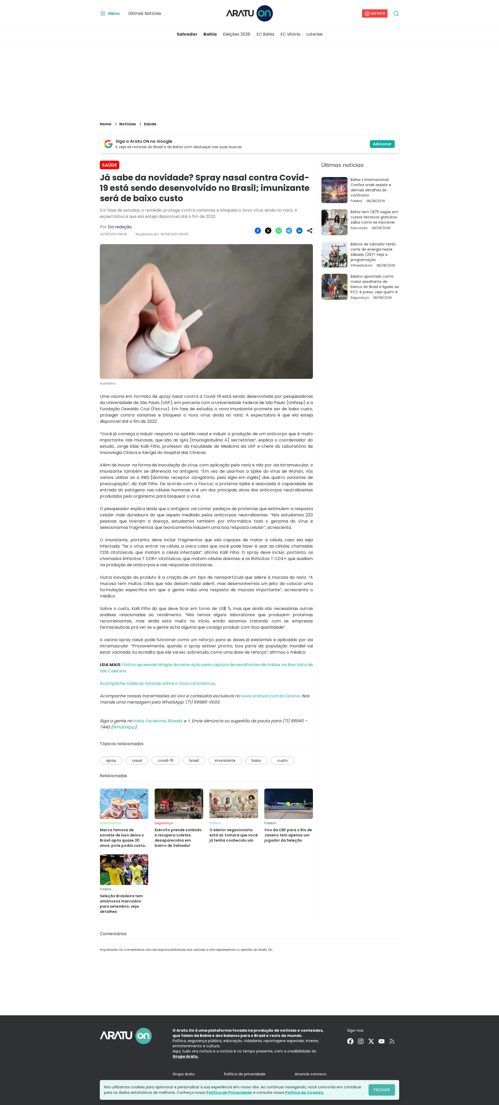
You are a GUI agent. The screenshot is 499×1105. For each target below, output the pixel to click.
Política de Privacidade (229, 1092)
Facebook (155, 721)
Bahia (210, 34)
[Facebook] (350, 1041)
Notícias (127, 124)
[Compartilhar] (310, 231)
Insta (138, 721)
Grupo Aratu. (186, 1056)
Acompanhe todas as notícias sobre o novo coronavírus (157, 683)
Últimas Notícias (144, 13)
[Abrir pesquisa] (396, 13)
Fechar (382, 1090)
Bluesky (175, 721)
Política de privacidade (244, 1074)
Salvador (187, 34)
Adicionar (382, 144)
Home (105, 124)
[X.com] (371, 1041)
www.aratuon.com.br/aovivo (270, 696)
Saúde (150, 124)
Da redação (120, 227)
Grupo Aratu (184, 1074)
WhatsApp (124, 727)
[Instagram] (361, 1041)
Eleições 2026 (236, 34)
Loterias (314, 34)
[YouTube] (381, 1041)
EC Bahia (265, 34)
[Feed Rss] (392, 1041)
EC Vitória (290, 34)
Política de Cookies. (304, 1092)
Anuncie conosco (310, 1074)
